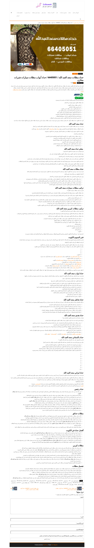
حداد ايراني (49, 480)
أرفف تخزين (37, 384)
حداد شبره (69, 482)
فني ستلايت (78, 262)
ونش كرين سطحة (36, 12)
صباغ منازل (51, 129)
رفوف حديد (63, 334)
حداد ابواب (65, 480)
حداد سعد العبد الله (76, 482)
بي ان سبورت (27, 12)
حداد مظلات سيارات (34, 482)
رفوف (48, 334)
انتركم (18, 15)
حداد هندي (18, 482)
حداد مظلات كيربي (25, 482)
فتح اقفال (79, 264)
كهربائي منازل (76, 12)
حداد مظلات (75, 73)
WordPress (45, 544)
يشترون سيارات (63, 12)
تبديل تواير (44, 12)
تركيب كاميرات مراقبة (76, 265)
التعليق (81, 497)
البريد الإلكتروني (79, 523)
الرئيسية (81, 22)
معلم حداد (71, 484)
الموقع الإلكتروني (79, 529)
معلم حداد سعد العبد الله (63, 484)
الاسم (81, 517)
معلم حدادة (55, 484)
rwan (72, 82)
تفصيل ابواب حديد (75, 480)
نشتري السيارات (59, 260)
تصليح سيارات (20, 12)
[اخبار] (11, 12)
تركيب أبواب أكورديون (75, 256)
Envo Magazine (54, 544)
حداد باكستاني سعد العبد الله (22, 480)
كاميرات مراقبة (51, 12)
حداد (69, 480)
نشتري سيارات (70, 260)
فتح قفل (67, 264)
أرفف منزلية (53, 334)
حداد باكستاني (32, 480)
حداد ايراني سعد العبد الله (41, 480)
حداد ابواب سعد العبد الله (57, 480)
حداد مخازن (59, 482)
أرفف (82, 385)
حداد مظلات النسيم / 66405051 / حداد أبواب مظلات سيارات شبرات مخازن (29, 489)
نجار (57, 12)
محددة (75, 484)
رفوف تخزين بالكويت (76, 334)
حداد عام (65, 482)
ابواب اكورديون (59, 256)
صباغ (70, 12)
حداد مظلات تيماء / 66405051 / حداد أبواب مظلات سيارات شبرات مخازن (65, 489)
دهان (38, 129)
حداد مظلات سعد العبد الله (45, 482)
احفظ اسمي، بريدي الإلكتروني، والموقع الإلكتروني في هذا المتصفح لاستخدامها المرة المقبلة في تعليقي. (60, 535)
